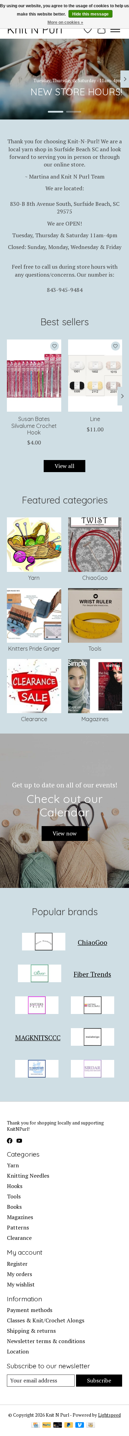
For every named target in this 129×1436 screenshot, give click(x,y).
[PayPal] (46, 1425)
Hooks (14, 1186)
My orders (19, 1274)
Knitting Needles (28, 1175)
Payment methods (29, 1310)
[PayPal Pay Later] (68, 1425)
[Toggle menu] (115, 29)
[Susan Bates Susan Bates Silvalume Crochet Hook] (34, 375)
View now (65, 833)
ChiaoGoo (95, 577)
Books (14, 1206)
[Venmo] (79, 1425)
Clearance (34, 719)
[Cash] (90, 1425)
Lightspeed (109, 1415)
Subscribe (99, 1380)
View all (64, 466)
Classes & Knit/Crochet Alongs (45, 1320)
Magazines (95, 719)
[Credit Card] (35, 1425)
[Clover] (39, 974)
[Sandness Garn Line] (95, 375)
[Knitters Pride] (37, 1006)
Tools (94, 648)
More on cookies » (65, 22)
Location (18, 1351)
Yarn (34, 577)
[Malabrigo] (92, 1038)
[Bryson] (43, 942)
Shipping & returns (31, 1330)
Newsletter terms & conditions (46, 1341)
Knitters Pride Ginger (34, 648)
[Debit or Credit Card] (57, 1425)
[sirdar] (92, 1069)
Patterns (18, 1227)
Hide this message (90, 14)
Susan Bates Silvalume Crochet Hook (34, 425)
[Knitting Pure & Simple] (92, 1006)
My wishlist (21, 1284)
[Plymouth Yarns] (37, 1069)
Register (17, 1263)
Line (95, 418)
